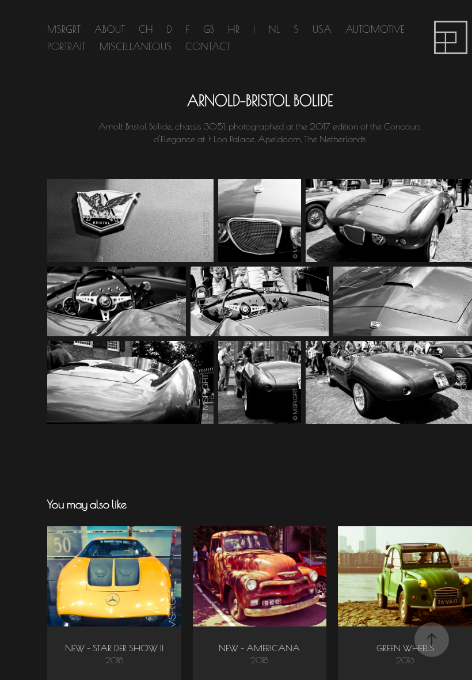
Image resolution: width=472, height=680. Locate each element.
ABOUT (109, 28)
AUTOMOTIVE (374, 28)
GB (208, 28)
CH (146, 28)
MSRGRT (64, 28)
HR (233, 28)
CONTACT (207, 45)
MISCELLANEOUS (136, 45)
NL (274, 28)
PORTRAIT (66, 45)
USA (322, 28)
